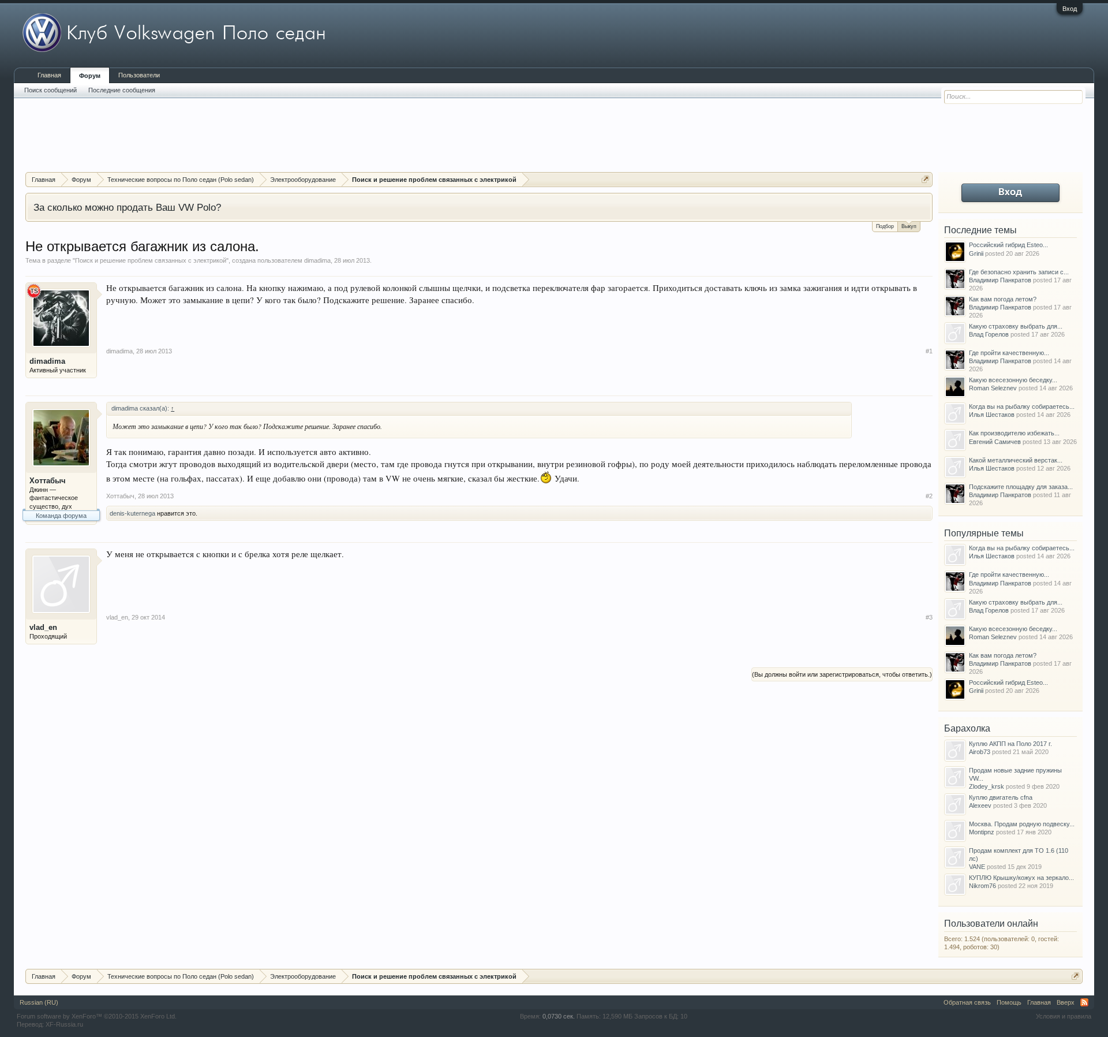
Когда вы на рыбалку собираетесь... (1022, 406)
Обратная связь (967, 1002)
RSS (1084, 1002)
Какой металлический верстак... (1015, 460)
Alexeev (980, 805)
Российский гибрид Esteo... (1008, 244)
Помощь (1009, 1002)
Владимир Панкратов (1000, 280)
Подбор (885, 226)
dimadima (317, 260)
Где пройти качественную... (1009, 352)
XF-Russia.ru (64, 1024)
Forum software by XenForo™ (97, 1016)
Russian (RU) (39, 1002)
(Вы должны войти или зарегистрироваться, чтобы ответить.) (842, 674)
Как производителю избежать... (1014, 433)
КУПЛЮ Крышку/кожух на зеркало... (1021, 877)
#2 (929, 496)
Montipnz (981, 832)
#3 (929, 617)
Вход (1069, 8)
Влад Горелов (989, 334)
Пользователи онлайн (991, 923)
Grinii (976, 253)
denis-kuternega (132, 513)
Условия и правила (1063, 1016)
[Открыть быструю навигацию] (925, 179)
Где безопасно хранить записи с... (1019, 271)
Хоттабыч (47, 480)
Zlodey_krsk (986, 786)
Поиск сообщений (50, 90)
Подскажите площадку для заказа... (1021, 486)
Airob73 (979, 751)
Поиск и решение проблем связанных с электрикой (150, 260)
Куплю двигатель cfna (1000, 797)
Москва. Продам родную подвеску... (1022, 823)
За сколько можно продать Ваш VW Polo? (127, 207)
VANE (977, 866)
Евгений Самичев (995, 441)
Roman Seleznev (993, 388)
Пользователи (139, 75)
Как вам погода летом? (1002, 299)
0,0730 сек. (558, 1016)
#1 (929, 351)
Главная (49, 75)
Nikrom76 (982, 885)
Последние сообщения (121, 90)
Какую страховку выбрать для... (1015, 326)
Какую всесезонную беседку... (1013, 379)
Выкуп (908, 226)
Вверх (1066, 1002)
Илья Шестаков (992, 414)
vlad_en (43, 627)
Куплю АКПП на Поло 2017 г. (1010, 743)
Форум (89, 75)
